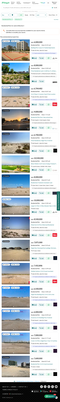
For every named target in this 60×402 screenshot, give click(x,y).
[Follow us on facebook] (41, 386)
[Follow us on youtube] (56, 386)
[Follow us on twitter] (45, 386)
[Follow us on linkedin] (48, 386)
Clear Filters (56, 19)
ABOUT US (5, 386)
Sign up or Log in (54, 2)
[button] (5, 15)
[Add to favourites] (28, 59)
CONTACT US (22, 386)
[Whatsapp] (48, 58)
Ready (26, 15)
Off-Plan (32, 15)
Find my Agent (13, 2)
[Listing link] (30, 50)
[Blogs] (42, 2)
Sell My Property (19, 2)
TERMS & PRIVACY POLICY (10, 389)
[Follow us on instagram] (52, 386)
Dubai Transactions (35, 2)
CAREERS (13, 386)
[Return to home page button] (5, 3)
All (21, 15)
